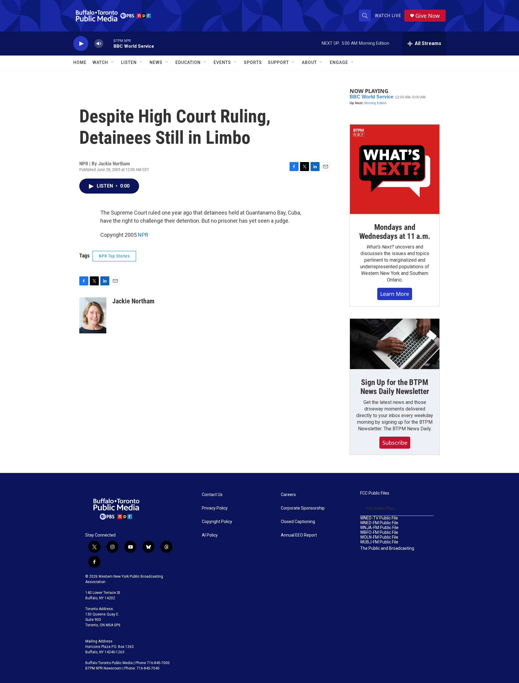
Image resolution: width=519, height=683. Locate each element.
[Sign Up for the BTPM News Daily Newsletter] (394, 344)
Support (278, 62)
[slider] (108, 43)
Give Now (427, 16)
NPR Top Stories (114, 256)
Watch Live (388, 15)
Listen (129, 62)
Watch (100, 62)
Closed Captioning (298, 521)
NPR (143, 235)
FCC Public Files (374, 493)
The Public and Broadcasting (387, 548)
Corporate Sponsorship (303, 508)
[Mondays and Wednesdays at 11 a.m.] (394, 169)
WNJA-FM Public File (379, 527)
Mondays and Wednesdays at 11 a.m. (394, 232)
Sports (253, 62)
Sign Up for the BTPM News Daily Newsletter (394, 387)
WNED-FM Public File (379, 523)
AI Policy (210, 535)
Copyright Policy (217, 521)
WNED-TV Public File (379, 518)
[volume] (99, 43)
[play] (81, 43)
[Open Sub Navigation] (112, 62)
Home (79, 62)
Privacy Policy (215, 508)
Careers (288, 494)
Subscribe (394, 442)
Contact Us (212, 494)
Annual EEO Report (299, 535)
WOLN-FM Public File (379, 537)
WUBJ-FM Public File (379, 542)
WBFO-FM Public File (379, 532)
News (156, 62)
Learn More (394, 293)
